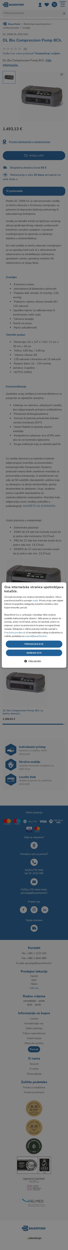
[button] (34, 661)
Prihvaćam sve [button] (33, 644)
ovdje (35, 600)
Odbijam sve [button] (34, 652)
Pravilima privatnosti (14, 632)
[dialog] (34, 625)
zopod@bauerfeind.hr (36, 636)
